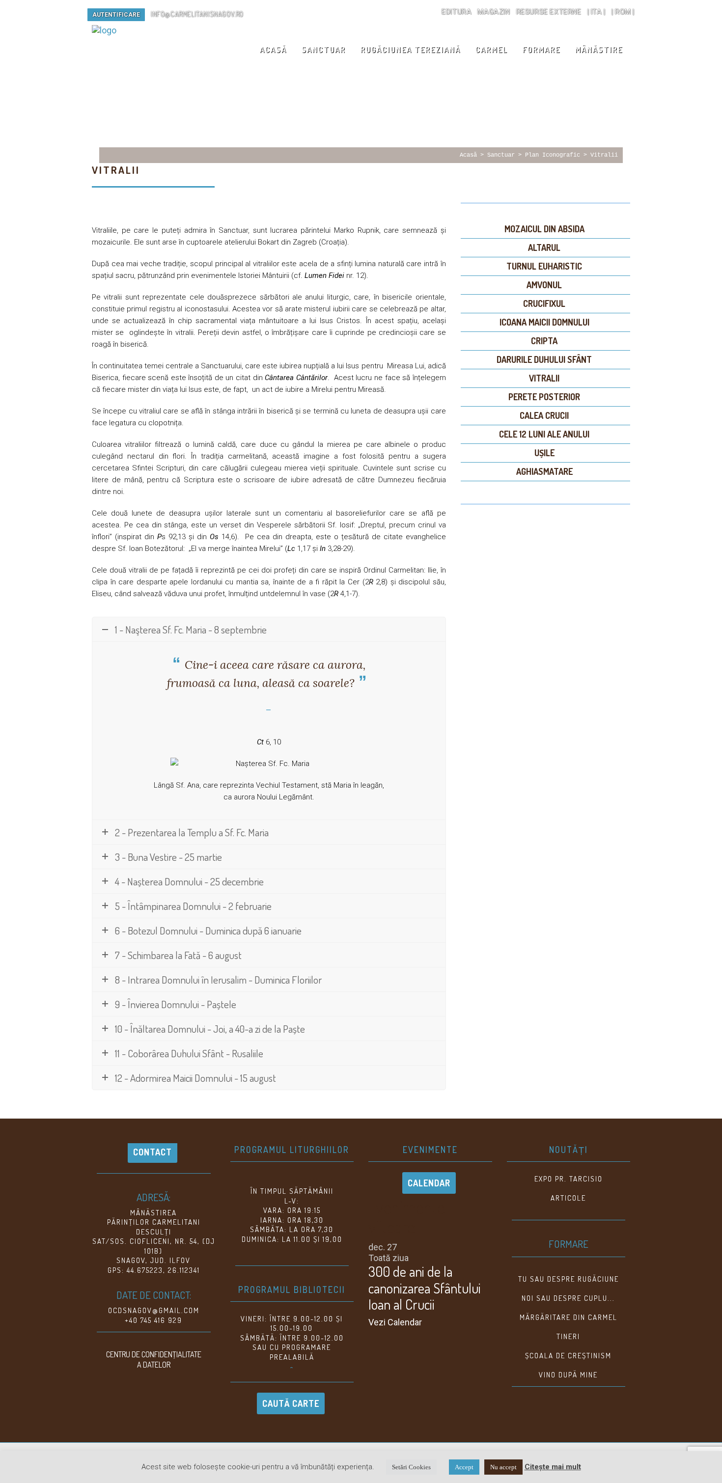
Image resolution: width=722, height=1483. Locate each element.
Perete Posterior (544, 396)
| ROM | (623, 12)
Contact (152, 1152)
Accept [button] (464, 1467)
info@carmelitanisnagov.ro (197, 14)
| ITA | (596, 12)
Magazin (493, 12)
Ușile (544, 452)
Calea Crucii (544, 415)
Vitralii (604, 155)
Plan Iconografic (552, 155)
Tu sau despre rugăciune (568, 1279)
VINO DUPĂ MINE (568, 1374)
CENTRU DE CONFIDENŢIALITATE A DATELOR (153, 1359)
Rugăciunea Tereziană (411, 50)
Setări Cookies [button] (411, 1467)
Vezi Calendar (395, 1322)
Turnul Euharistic (544, 266)
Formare (541, 50)
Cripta (544, 340)
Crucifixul (544, 303)
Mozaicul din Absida (544, 228)
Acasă (273, 50)
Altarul (544, 247)
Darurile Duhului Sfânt (544, 359)
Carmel (491, 50)
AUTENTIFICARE (116, 14)
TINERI (568, 1336)
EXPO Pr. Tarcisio (568, 1178)
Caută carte (290, 1403)
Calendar (429, 1183)
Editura (457, 12)
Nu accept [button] (503, 1467)
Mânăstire (599, 50)
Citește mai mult (553, 1466)
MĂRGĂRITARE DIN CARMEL (568, 1317)
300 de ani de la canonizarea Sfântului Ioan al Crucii (424, 1288)
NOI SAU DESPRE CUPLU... (568, 1298)
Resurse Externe (549, 12)
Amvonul (544, 284)
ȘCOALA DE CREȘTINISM (568, 1355)
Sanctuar (324, 50)
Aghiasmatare (544, 471)
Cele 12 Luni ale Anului (544, 434)
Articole (568, 1198)
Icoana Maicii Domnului (544, 322)
